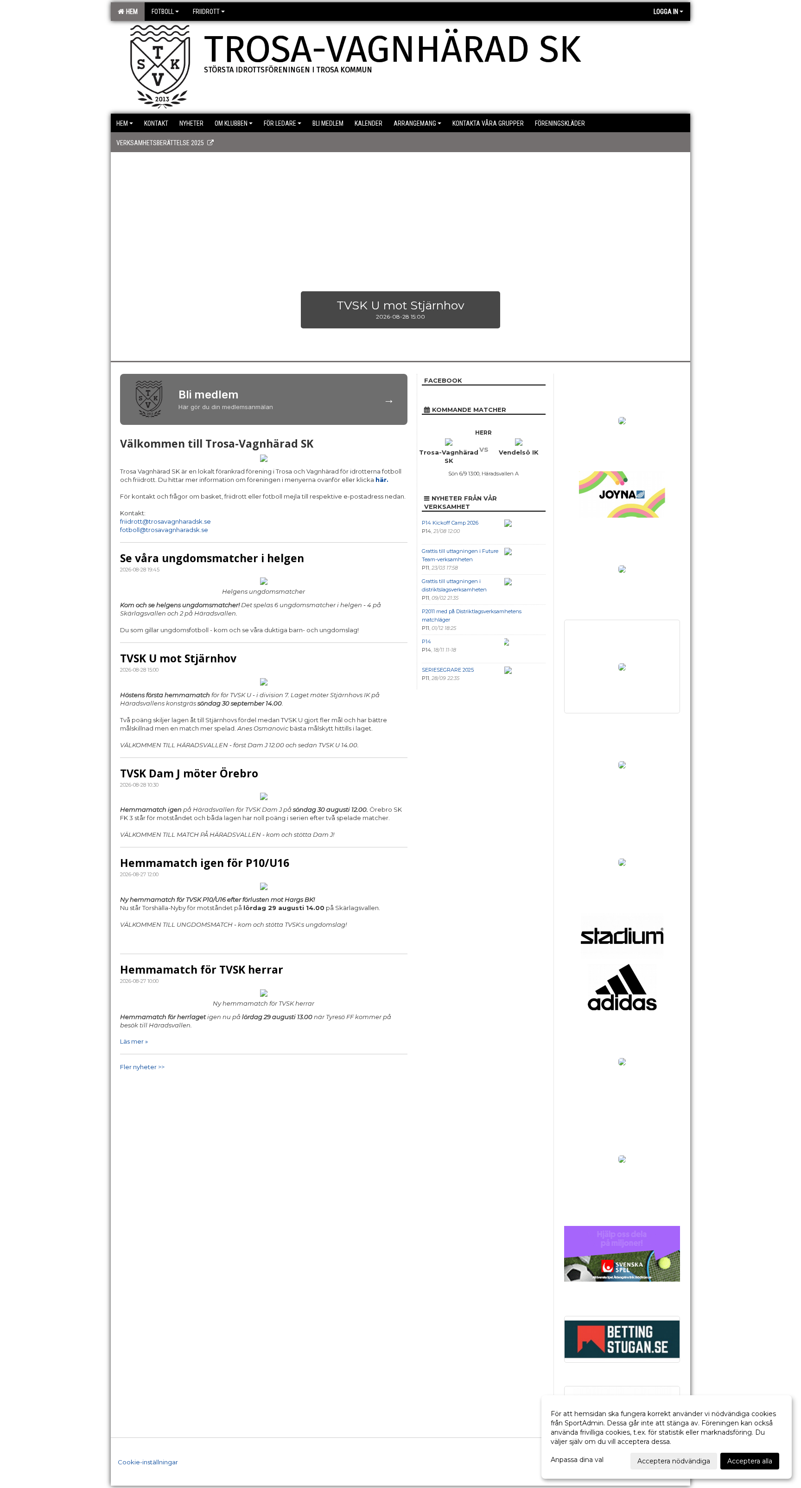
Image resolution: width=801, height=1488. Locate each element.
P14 (426, 641)
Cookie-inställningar (148, 1462)
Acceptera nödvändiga (673, 1461)
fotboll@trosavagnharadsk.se (164, 529)
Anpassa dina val (577, 1460)
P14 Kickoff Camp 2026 (450, 523)
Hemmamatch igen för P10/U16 (204, 862)
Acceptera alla (749, 1461)
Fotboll (163, 11)
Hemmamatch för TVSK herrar (201, 969)
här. (381, 479)
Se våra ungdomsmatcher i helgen (212, 558)
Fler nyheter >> (142, 1067)
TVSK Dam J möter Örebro (189, 773)
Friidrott (206, 11)
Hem (130, 11)
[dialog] (666, 1437)
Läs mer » (134, 1041)
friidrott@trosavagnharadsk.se (165, 521)
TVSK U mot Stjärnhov (178, 658)
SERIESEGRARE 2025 (448, 670)
